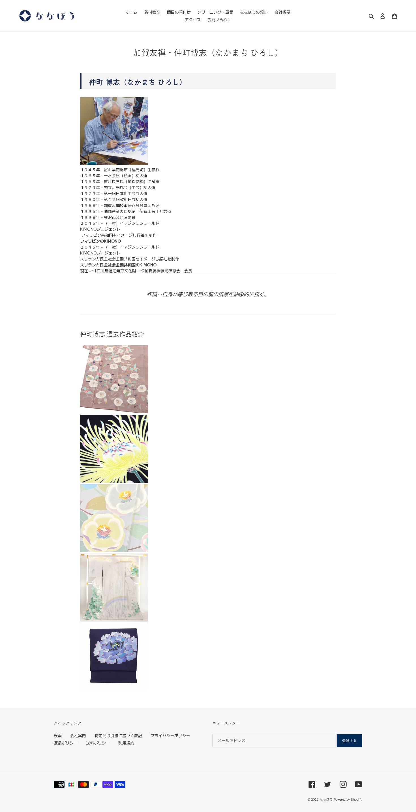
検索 (58, 735)
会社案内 (78, 735)
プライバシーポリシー (170, 735)
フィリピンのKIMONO (100, 241)
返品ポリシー (66, 743)
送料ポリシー (98, 743)
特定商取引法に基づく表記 (118, 735)
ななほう (326, 799)
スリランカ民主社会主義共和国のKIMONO (118, 265)
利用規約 (126, 743)
